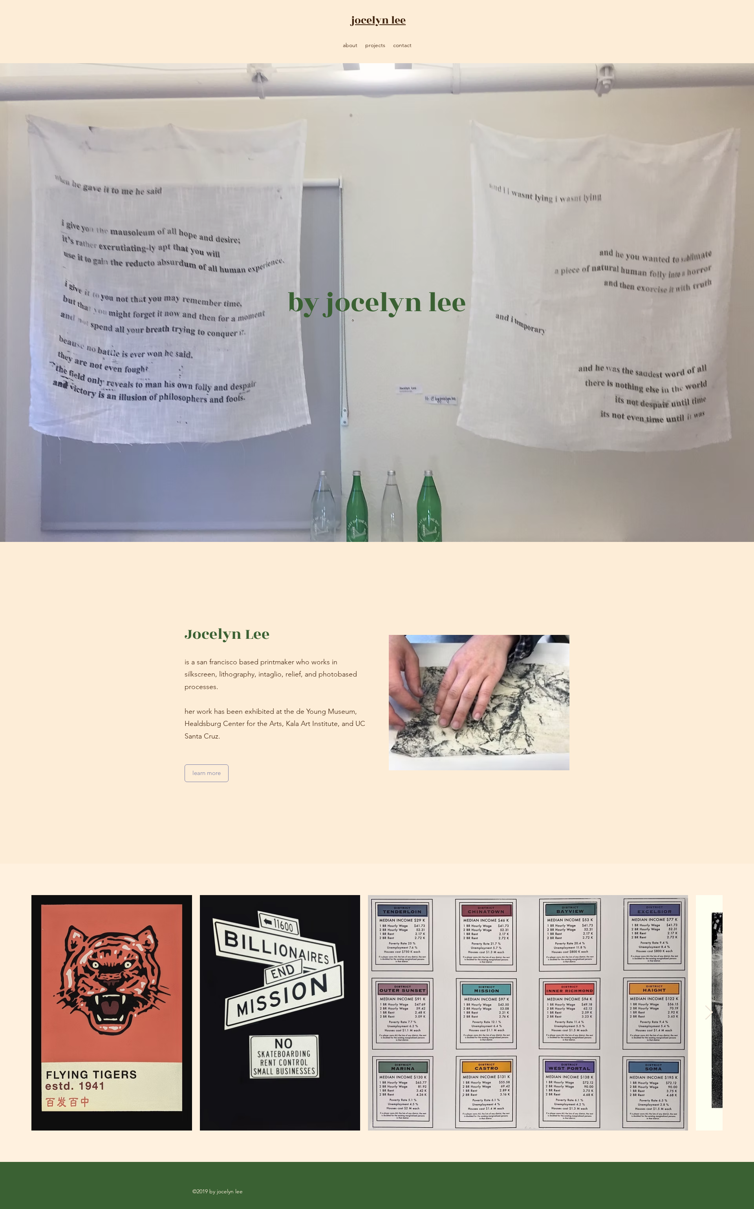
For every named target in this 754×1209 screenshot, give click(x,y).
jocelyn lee (378, 20)
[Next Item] (709, 1012)
